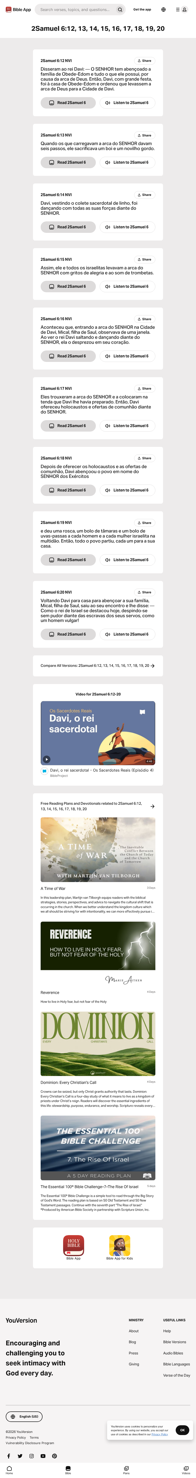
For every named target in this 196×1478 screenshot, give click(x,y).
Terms (34, 1437)
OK (182, 1430)
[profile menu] (181, 9)
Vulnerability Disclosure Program (30, 1443)
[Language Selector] (163, 9)
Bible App (73, 1258)
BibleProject (59, 776)
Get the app (142, 9)
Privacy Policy (16, 1437)
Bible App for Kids (119, 1258)
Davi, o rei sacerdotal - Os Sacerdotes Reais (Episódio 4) (102, 770)
